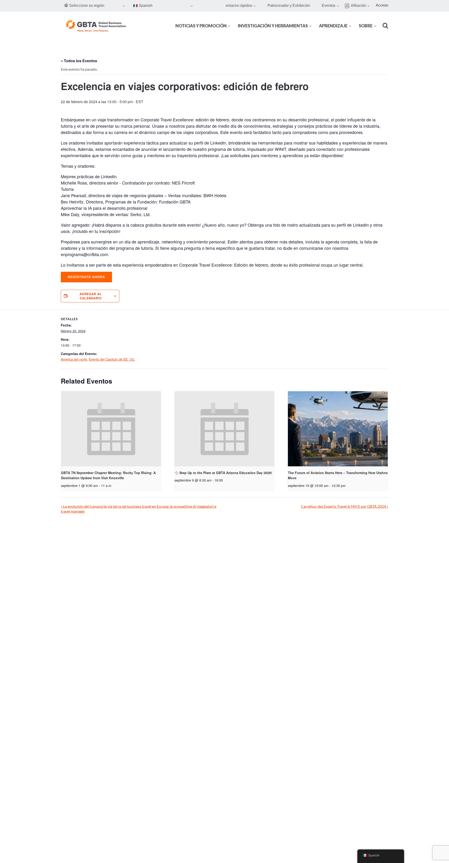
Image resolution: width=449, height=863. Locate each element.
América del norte (74, 359)
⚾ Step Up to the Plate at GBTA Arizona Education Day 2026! (223, 472)
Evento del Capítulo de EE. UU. (112, 359)
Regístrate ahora (86, 277)
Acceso (382, 5)
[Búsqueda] (385, 26)
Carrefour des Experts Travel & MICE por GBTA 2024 (344, 506)
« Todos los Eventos (79, 60)
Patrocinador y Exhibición (289, 5)
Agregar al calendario (91, 296)
